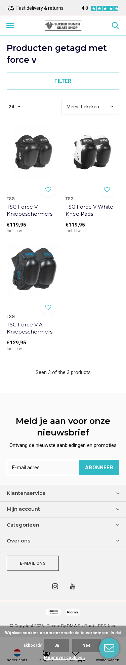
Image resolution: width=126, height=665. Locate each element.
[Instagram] (55, 586)
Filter (62, 81)
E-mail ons (33, 563)
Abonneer (99, 467)
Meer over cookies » (64, 657)
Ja (56, 645)
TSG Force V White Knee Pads (89, 210)
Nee (86, 645)
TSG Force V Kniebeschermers (29, 210)
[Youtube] (72, 586)
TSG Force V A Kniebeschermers (29, 328)
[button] (10, 25)
